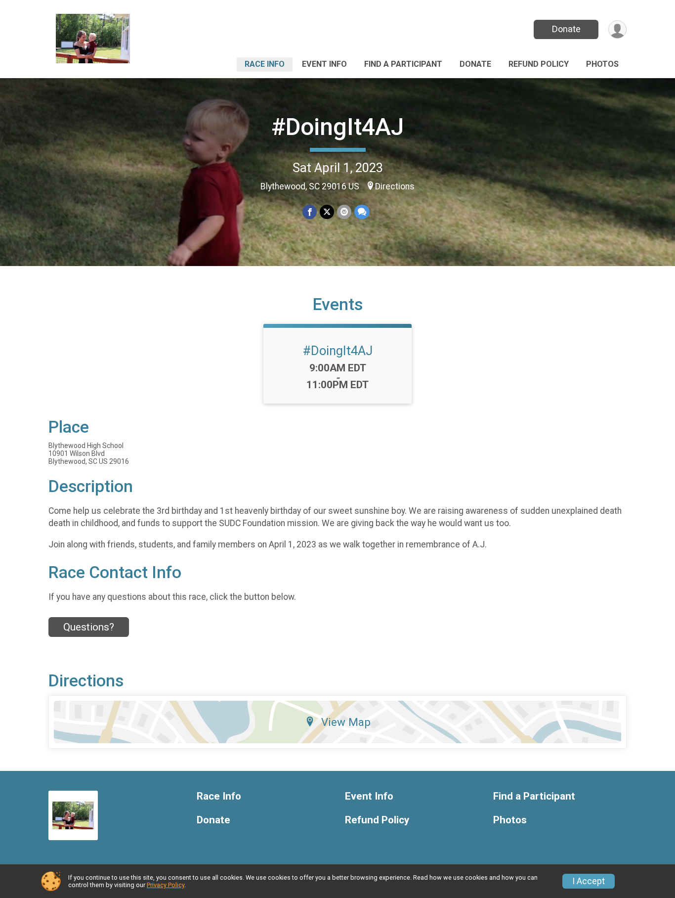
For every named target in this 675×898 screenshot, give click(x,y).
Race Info (265, 64)
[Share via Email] (344, 212)
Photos (602, 64)
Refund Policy (538, 64)
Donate (566, 29)
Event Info (324, 64)
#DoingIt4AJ (337, 127)
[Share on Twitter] (327, 212)
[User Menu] (617, 29)
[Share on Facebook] (309, 212)
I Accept (588, 881)
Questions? (88, 627)
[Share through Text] (362, 212)
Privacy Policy (165, 885)
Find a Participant (403, 64)
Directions (395, 186)
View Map (346, 722)
